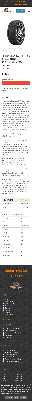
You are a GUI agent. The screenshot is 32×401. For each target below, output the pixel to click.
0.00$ (21, 10)
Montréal (23, 1)
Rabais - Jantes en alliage (13, 359)
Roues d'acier (9, 303)
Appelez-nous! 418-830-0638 (16, 5)
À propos (7, 310)
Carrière (7, 312)
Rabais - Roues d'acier (11, 361)
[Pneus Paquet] (6, 11)
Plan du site (8, 335)
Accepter (9, 397)
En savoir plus (17, 394)
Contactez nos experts (16, 83)
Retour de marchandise (12, 328)
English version (9, 337)
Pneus (6, 299)
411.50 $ (5, 73)
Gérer (16, 397)
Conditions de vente (11, 331)
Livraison (7, 326)
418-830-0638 (21, 270)
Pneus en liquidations (11, 352)
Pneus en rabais (9, 350)
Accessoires (8, 306)
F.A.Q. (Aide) (8, 324)
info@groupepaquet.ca (16, 275)
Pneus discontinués (11, 354)
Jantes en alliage (10, 301)
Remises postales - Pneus (13, 357)
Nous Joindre (9, 314)
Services (7, 308)
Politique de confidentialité (13, 333)
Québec (17, 1)
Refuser (23, 397)
